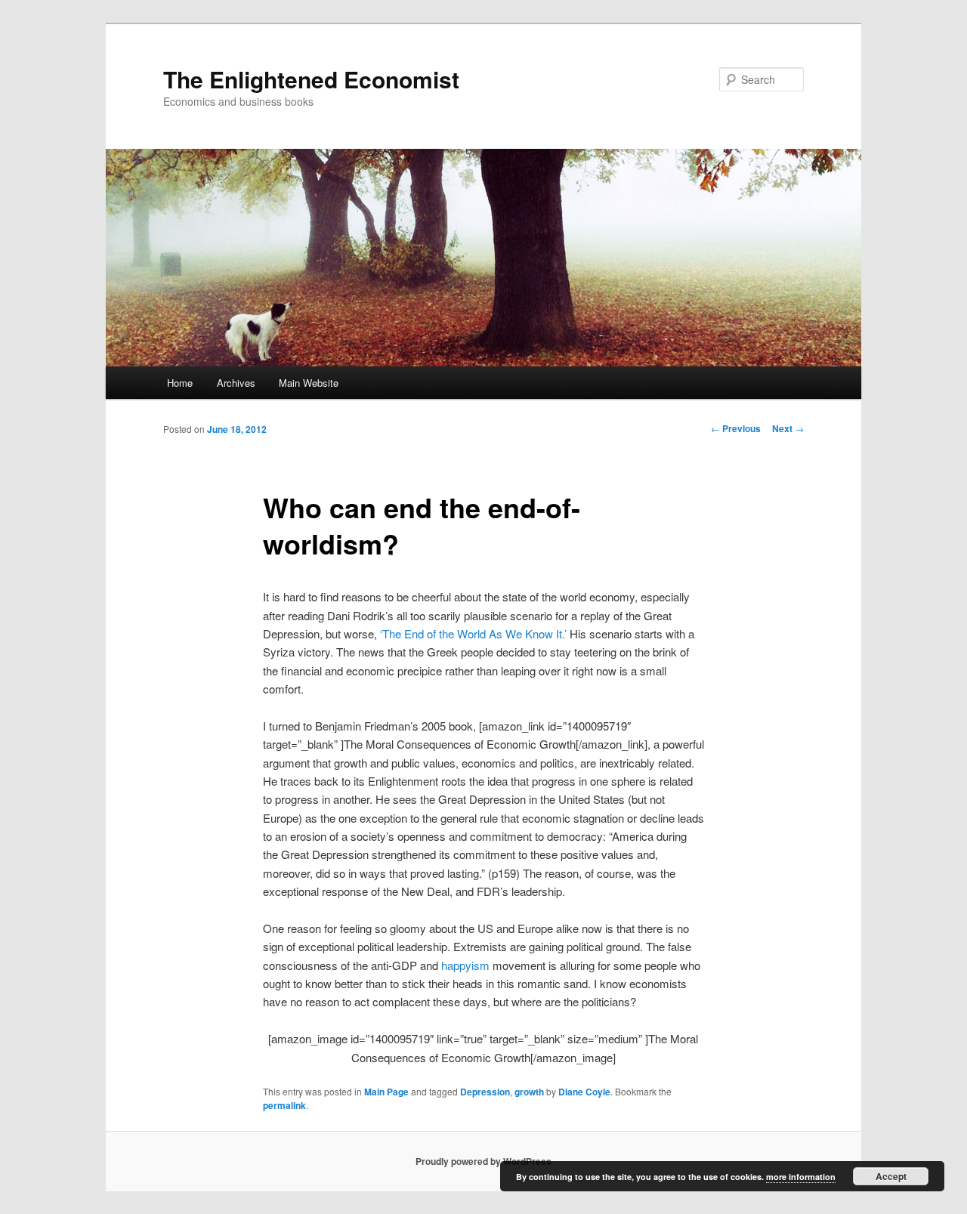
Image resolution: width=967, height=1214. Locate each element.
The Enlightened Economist (311, 79)
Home (180, 382)
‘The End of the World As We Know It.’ (473, 633)
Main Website (308, 382)
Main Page (386, 1091)
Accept (891, 1176)
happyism (465, 965)
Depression (485, 1091)
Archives (236, 382)
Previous (736, 428)
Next (788, 428)
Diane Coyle (584, 1091)
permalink (284, 1105)
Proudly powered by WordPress (483, 1161)
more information (801, 1176)
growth (529, 1091)
